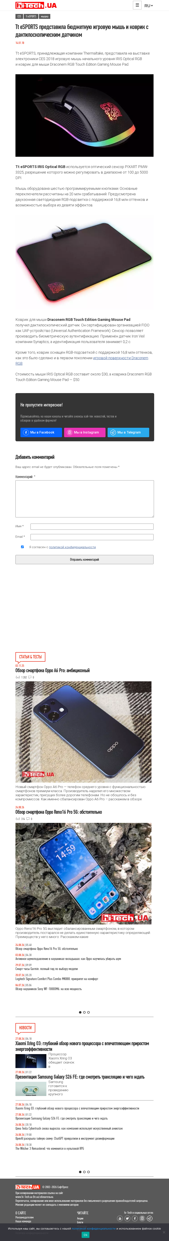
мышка (44, 16)
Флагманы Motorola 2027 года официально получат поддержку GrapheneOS (61, 1142)
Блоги (80, 1222)
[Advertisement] (53, 617)
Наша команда (23, 1221)
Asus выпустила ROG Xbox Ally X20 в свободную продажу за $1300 (55, 1153)
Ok (85, 1234)
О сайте (20, 1213)
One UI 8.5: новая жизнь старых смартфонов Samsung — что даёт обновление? (63, 959)
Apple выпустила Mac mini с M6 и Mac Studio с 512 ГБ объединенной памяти (61, 1108)
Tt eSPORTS (31, 16)
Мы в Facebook (42, 432)
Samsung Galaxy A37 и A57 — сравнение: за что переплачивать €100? (57, 989)
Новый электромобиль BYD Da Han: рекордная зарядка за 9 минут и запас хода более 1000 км (73, 1132)
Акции (80, 1218)
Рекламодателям (24, 1217)
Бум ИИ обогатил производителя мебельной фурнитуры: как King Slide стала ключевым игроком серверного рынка (80, 1120)
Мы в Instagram (86, 432)
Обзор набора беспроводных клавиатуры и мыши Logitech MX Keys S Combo (61, 949)
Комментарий (25, 477)
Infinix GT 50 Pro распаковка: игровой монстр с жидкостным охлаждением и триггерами (68, 979)
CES (19, 16)
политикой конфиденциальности (72, 547)
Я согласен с (62, 547)
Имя (19, 526)
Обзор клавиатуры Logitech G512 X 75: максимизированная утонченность (59, 969)
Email (20, 537)
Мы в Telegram (129, 432)
